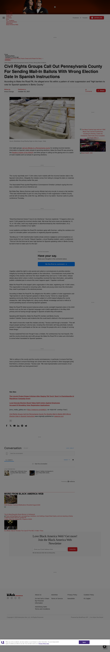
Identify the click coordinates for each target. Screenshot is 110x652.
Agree (84, 642)
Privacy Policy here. (44, 643)
